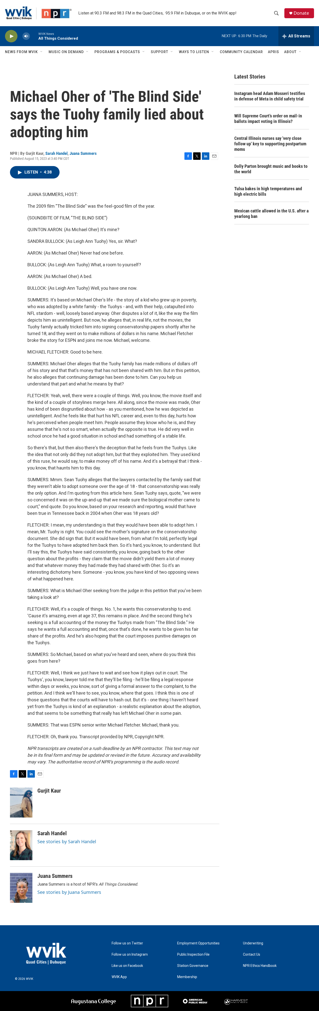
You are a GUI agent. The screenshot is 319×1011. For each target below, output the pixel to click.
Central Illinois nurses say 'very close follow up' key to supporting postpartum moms (270, 144)
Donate (301, 13)
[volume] (26, 36)
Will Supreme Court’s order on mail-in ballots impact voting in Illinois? (268, 118)
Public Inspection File (193, 954)
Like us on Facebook (127, 966)
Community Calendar (241, 52)
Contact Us (251, 954)
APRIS (273, 52)
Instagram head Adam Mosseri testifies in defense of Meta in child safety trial (269, 96)
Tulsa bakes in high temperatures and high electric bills (268, 191)
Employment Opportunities (198, 943)
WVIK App (119, 977)
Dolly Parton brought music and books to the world (271, 169)
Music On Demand (66, 52)
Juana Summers (83, 153)
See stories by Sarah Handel (66, 841)
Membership (187, 977)
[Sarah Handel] (21, 845)
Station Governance (192, 966)
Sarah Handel (56, 153)
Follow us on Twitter (127, 943)
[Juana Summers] (21, 888)
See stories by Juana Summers (69, 892)
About (290, 52)
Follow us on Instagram (130, 954)
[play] (11, 36)
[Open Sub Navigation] (42, 52)
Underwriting (253, 943)
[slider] (34, 36)
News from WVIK (21, 52)
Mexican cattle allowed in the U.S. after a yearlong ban (271, 213)
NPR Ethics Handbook (260, 966)
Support (159, 52)
